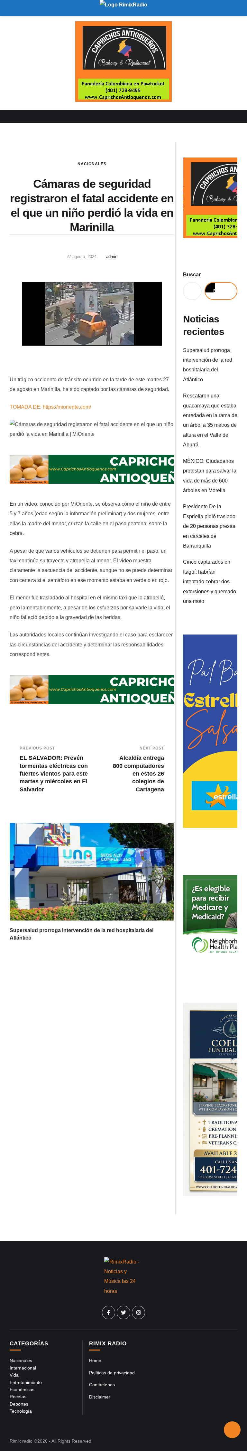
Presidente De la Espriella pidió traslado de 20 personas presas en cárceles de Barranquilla (209, 526)
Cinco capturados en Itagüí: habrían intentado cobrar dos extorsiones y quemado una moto (209, 581)
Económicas (22, 1389)
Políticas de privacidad (112, 1372)
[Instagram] (138, 1312)
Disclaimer (99, 1396)
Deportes (19, 1404)
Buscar (192, 274)
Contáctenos (102, 1384)
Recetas (18, 1396)
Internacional (23, 1367)
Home (95, 1360)
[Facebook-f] (108, 1312)
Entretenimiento (26, 1382)
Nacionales (92, 164)
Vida (14, 1375)
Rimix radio (21, 1441)
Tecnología (21, 1411)
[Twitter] (123, 1312)
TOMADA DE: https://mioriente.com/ (50, 407)
